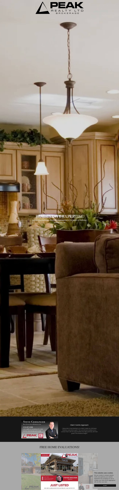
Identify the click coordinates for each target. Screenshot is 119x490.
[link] (59, 7)
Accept (105, 485)
